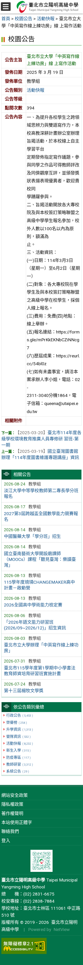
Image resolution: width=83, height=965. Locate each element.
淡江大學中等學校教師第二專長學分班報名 (41, 493)
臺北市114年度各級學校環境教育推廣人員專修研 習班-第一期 (41, 439)
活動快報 (19, 743)
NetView (61, 929)
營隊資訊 (18, 736)
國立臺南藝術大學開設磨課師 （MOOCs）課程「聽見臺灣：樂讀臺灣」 (40, 559)
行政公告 (19, 715)
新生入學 (18, 750)
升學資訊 (19, 729)
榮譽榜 (16, 722)
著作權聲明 (12, 813)
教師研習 (19, 764)
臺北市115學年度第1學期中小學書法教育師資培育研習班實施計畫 (39, 670)
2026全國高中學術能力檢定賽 (33, 605)
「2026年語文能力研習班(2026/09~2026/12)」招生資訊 (35, 625)
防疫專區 (18, 757)
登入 (5, 840)
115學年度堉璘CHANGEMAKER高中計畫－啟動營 (39, 585)
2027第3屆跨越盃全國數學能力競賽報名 (41, 516)
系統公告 (17, 771)
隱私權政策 (12, 804)
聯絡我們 (10, 831)
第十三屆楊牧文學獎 (23, 690)
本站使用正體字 (16, 822)
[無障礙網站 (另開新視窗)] (41, 946)
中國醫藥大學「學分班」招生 (32, 536)
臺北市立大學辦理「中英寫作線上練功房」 (41, 647)
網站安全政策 (14, 795)
